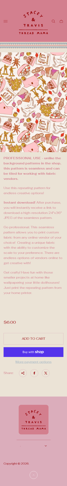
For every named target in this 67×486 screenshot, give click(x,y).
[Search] (53, 21)
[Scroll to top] (34, 475)
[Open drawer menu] (5, 21)
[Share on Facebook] (34, 373)
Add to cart (33, 339)
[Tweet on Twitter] (46, 373)
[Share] (23, 373)
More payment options (34, 362)
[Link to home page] (34, 422)
